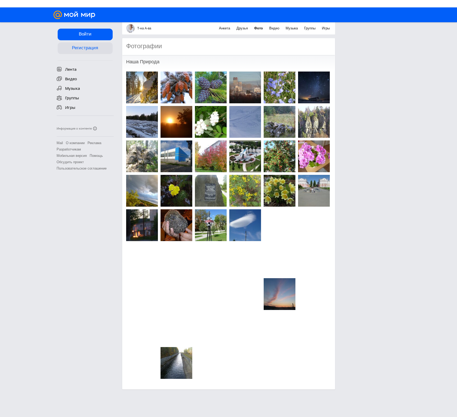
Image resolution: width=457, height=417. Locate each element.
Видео (274, 28)
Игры (326, 28)
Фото (259, 28)
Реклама (94, 143)
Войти (85, 34)
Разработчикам (69, 149)
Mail (60, 143)
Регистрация (85, 47)
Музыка (292, 28)
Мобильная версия (72, 156)
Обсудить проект (70, 162)
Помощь (96, 156)
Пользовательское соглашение (82, 168)
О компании (75, 143)
